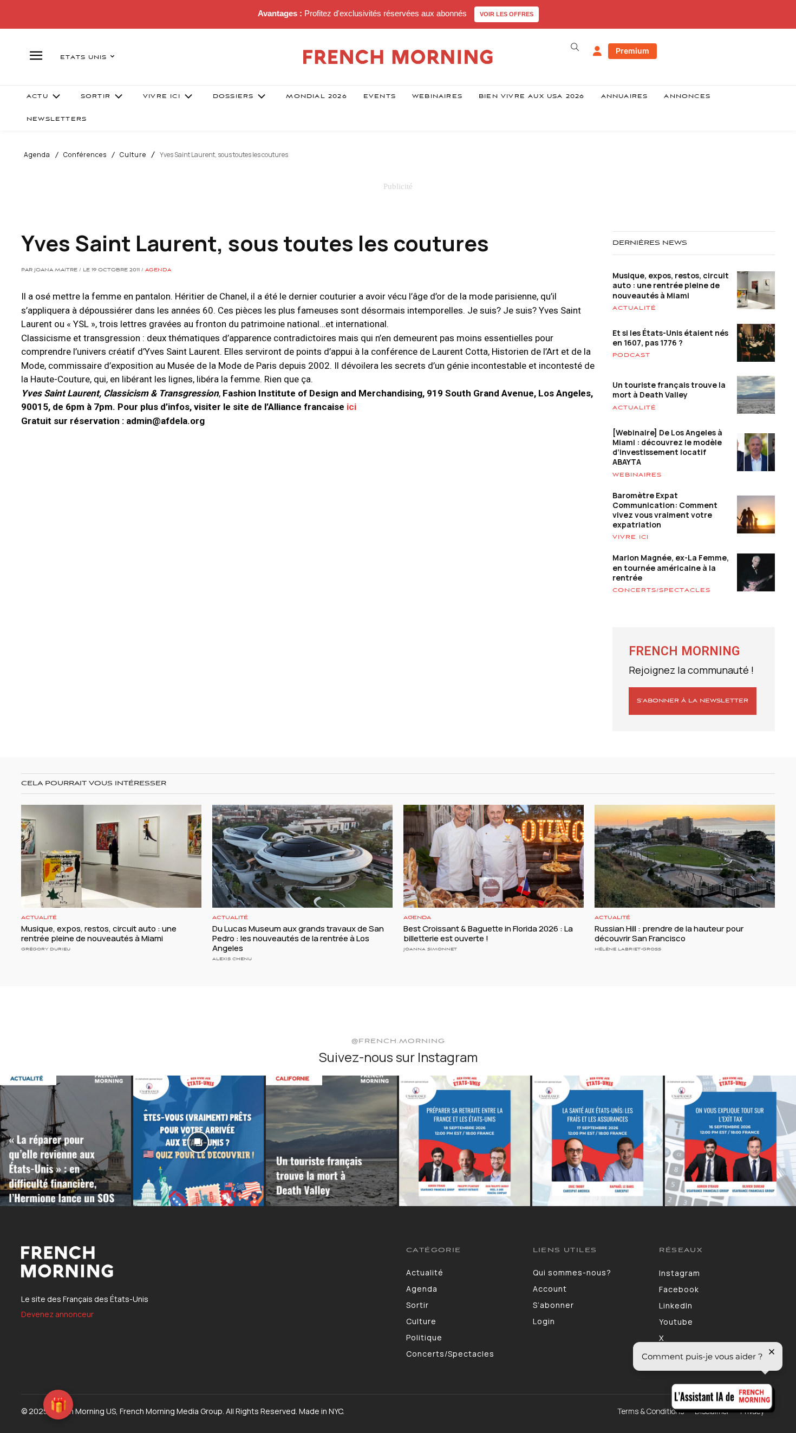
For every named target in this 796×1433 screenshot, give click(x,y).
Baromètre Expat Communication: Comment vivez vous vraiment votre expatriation (664, 510)
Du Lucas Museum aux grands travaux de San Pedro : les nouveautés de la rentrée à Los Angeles (298, 938)
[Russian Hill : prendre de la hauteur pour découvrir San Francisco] (685, 856)
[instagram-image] (65, 1141)
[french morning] (398, 57)
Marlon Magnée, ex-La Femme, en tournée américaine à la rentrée (670, 567)
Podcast (631, 355)
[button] (574, 47)
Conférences (85, 155)
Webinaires (637, 475)
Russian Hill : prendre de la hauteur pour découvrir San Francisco (669, 933)
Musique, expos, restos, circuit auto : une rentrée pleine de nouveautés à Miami (670, 285)
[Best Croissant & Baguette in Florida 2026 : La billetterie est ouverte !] (493, 856)
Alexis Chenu (232, 958)
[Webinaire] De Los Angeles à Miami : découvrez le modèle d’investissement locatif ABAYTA (667, 447)
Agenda (37, 155)
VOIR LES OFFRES (506, 14)
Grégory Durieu (45, 949)
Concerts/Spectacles (661, 590)
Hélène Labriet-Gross (628, 949)
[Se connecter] (597, 51)
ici (351, 406)
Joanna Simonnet (430, 949)
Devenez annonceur (57, 1314)
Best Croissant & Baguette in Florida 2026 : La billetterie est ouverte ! (488, 933)
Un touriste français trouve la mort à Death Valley (669, 390)
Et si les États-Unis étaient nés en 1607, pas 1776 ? (670, 338)
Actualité (634, 308)
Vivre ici (630, 537)
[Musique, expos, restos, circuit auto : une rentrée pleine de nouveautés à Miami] (111, 856)
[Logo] (205, 1262)
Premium (632, 50)
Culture (133, 155)
